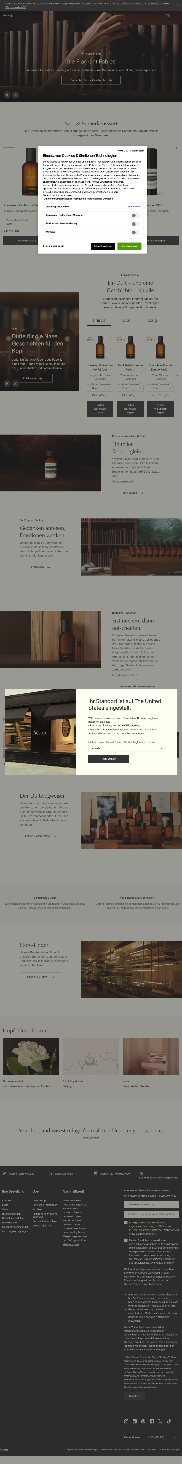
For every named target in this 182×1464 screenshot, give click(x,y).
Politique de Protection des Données (93, 198)
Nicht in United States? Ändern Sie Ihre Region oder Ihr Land (122, 742)
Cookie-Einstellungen (53, 246)
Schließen (173, 693)
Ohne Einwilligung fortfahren (131, 151)
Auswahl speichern (103, 246)
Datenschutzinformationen (58, 198)
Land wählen (108, 758)
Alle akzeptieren (130, 246)
